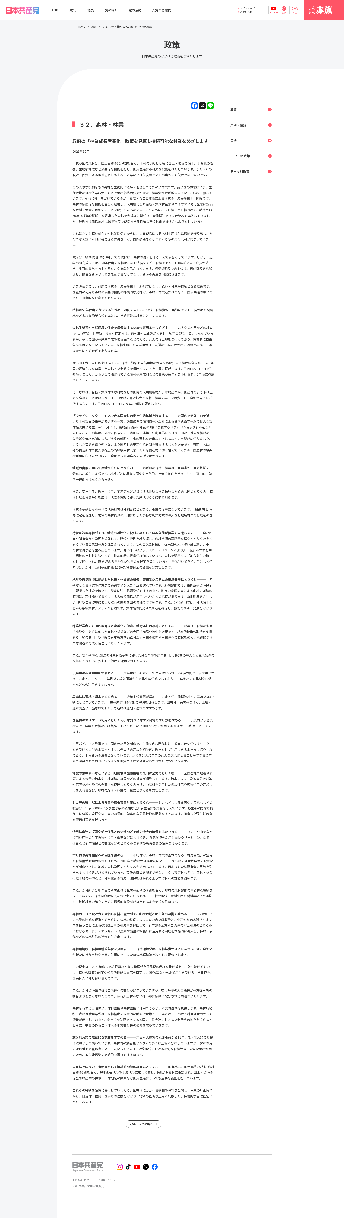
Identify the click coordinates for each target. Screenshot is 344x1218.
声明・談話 (238, 125)
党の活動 (135, 10)
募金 (294, 12)
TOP (55, 10)
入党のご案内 (161, 10)
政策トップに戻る (141, 1124)
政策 (72, 10)
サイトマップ (247, 8)
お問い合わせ (247, 12)
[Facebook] (194, 105)
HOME (81, 26)
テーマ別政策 (239, 171)
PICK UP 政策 (240, 155)
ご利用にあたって (107, 1180)
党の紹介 (111, 10)
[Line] (210, 105)
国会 (233, 140)
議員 (90, 10)
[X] (202, 105)
